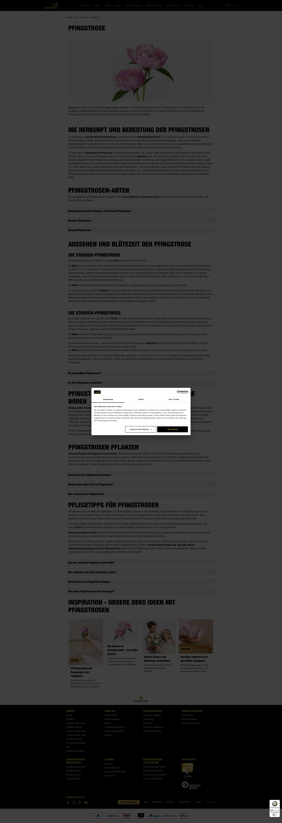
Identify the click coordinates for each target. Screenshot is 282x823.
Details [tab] (141, 399)
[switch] (275, 814)
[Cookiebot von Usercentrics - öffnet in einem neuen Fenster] (178, 392)
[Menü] (278, 801)
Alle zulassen (172, 429)
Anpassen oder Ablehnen (139, 429)
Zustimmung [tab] (108, 399)
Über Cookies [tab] (174, 399)
